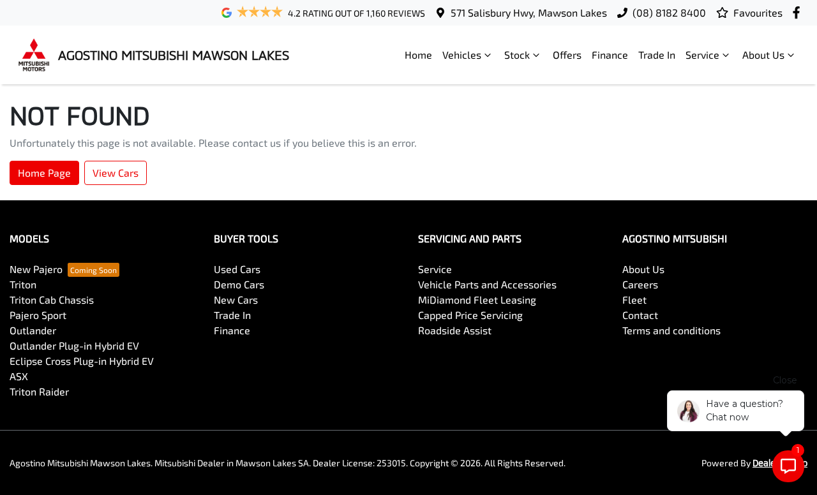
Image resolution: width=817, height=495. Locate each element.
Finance (610, 54)
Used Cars (237, 269)
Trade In (656, 54)
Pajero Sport (38, 315)
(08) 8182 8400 (669, 12)
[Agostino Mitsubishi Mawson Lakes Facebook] (798, 12)
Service (702, 54)
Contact (640, 315)
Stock (517, 54)
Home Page (44, 172)
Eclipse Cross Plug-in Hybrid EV (82, 361)
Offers (567, 54)
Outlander (33, 330)
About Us (763, 54)
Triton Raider (39, 391)
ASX (19, 376)
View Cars (116, 172)
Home (418, 54)
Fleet (634, 299)
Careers (640, 284)
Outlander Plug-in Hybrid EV (74, 345)
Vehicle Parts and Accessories (487, 284)
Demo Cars (239, 284)
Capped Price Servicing (470, 315)
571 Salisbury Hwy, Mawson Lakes (529, 12)
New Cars (236, 299)
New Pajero (36, 269)
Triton (23, 284)
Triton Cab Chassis (52, 299)
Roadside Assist (454, 330)
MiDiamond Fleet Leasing (477, 299)
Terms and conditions (671, 330)
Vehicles (461, 54)
